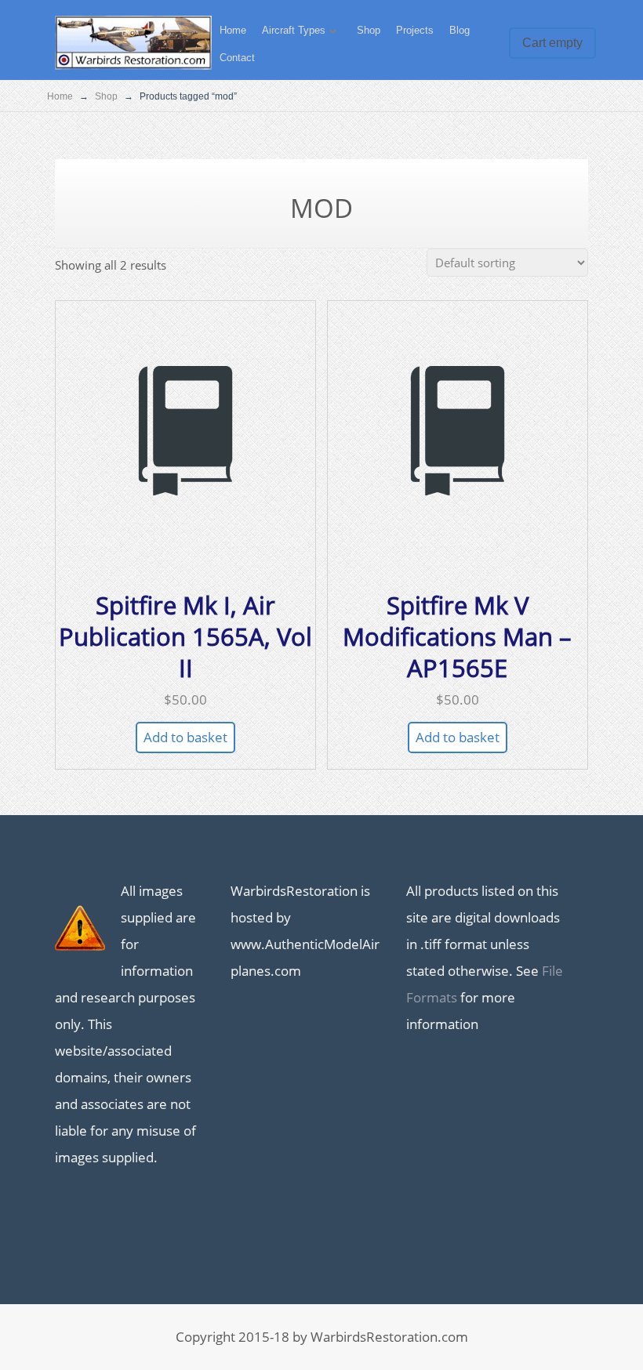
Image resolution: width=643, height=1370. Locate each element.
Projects (415, 30)
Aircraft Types (293, 30)
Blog (459, 30)
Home (233, 30)
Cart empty (552, 42)
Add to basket (185, 737)
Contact (237, 57)
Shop (368, 30)
